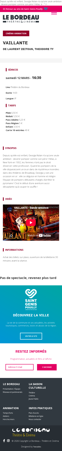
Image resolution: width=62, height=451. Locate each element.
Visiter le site (31, 336)
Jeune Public (33, 399)
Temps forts (8, 413)
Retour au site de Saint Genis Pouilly (24, 9)
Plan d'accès (34, 413)
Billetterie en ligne (36, 416)
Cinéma (32, 395)
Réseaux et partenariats (12, 392)
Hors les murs (8, 419)
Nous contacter (35, 419)
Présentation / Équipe (11, 389)
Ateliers (6, 416)
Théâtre (32, 392)
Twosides (37, 446)
